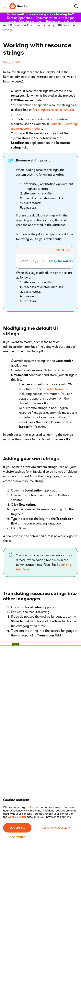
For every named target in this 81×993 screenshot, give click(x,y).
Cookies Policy (17, 816)
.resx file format (54, 389)
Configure (17, 837)
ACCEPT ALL (17, 827)
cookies (30, 807)
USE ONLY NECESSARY (56, 827)
